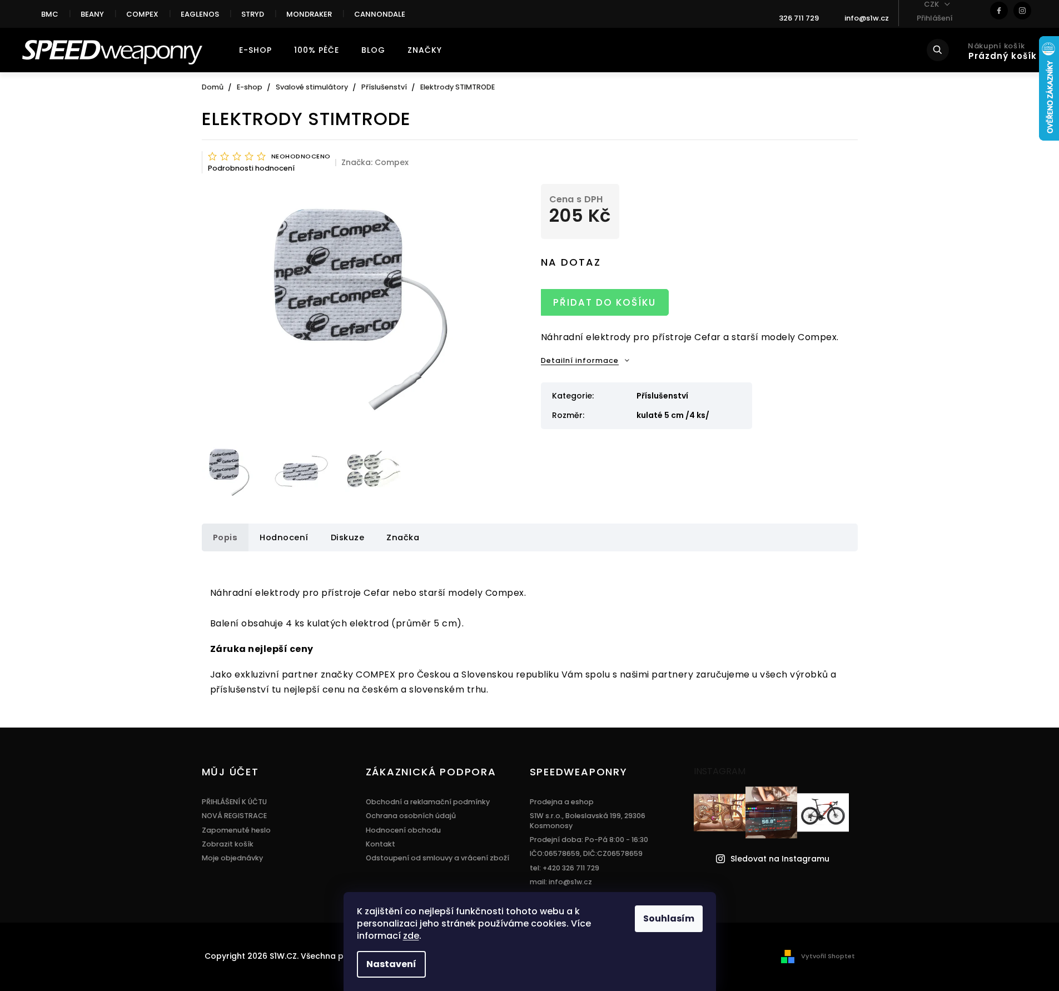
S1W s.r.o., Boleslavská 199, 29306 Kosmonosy (587, 820)
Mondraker (309, 14)
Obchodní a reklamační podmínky (428, 801)
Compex (142, 14)
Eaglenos (200, 14)
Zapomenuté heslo (236, 830)
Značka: (375, 162)
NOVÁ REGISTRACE (234, 815)
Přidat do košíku (604, 302)
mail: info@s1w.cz (561, 882)
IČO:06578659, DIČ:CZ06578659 (586, 853)
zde (411, 935)
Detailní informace (580, 360)
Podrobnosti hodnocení (251, 168)
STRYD (252, 14)
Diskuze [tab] (348, 537)
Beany (92, 14)
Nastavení (391, 964)
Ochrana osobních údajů (411, 815)
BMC (49, 14)
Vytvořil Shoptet (828, 956)
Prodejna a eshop (562, 801)
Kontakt (380, 844)
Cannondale (379, 14)
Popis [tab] (225, 537)
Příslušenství (662, 395)
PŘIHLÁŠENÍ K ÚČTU (234, 801)
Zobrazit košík (227, 844)
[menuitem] (255, 50)
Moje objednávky (232, 858)
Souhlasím (668, 918)
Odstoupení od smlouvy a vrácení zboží (437, 858)
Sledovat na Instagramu (779, 859)
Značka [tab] (402, 537)
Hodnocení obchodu (403, 830)
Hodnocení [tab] (284, 537)
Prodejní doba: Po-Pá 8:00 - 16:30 (589, 839)
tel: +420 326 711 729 (564, 868)
